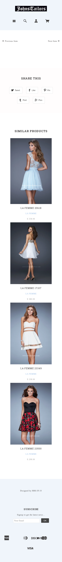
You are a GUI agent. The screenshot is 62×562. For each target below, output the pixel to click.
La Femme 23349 (31, 368)
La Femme (31, 213)
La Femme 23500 (31, 448)
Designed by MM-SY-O (31, 491)
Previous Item (11, 41)
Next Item (53, 41)
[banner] (31, 8)
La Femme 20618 (31, 208)
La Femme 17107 (31, 288)
